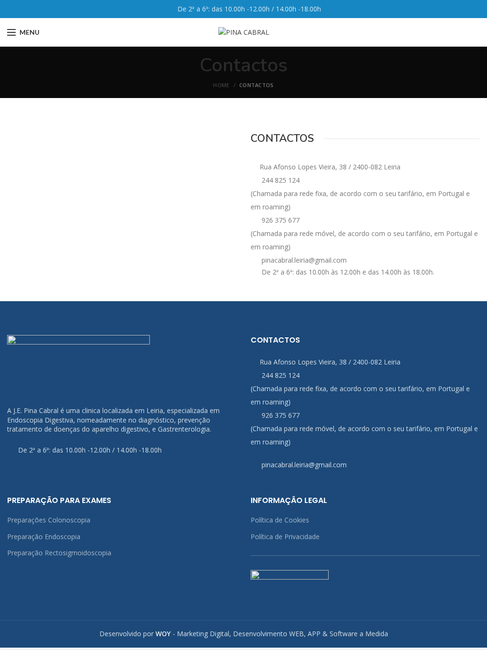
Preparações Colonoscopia (48, 519)
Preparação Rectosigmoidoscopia (59, 552)
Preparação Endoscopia (43, 536)
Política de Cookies (280, 519)
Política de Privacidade (285, 536)
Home (221, 85)
